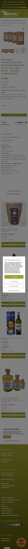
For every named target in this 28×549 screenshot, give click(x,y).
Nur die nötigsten (14, 281)
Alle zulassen (14, 276)
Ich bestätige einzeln (14, 286)
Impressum (17, 290)
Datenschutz (11, 290)
